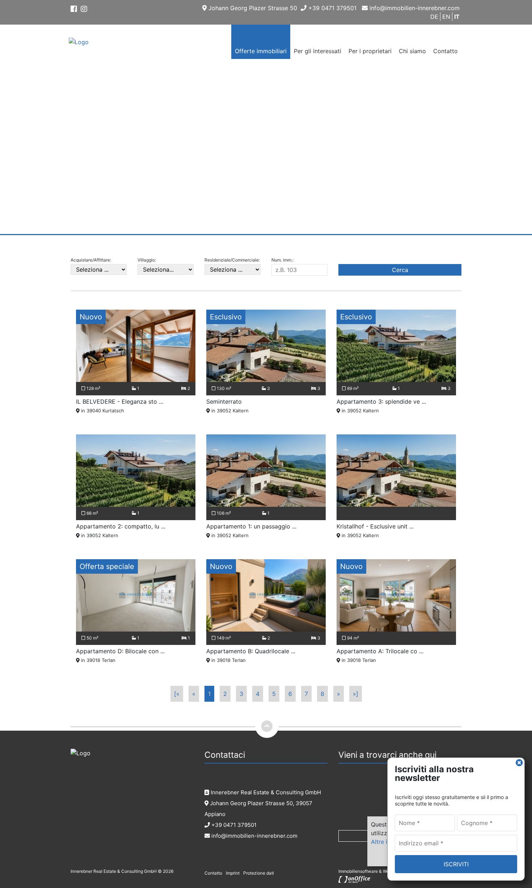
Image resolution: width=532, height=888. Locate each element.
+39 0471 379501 (331, 8)
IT (457, 16)
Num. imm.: (282, 260)
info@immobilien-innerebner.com (414, 8)
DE (434, 16)
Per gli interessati (317, 51)
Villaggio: (147, 260)
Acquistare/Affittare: (91, 260)
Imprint (233, 873)
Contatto (445, 51)
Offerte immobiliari (261, 51)
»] (355, 693)
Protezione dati (258, 873)
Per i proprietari (370, 51)
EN (446, 16)
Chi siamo (412, 51)
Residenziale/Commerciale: (232, 260)
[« (177, 693)
